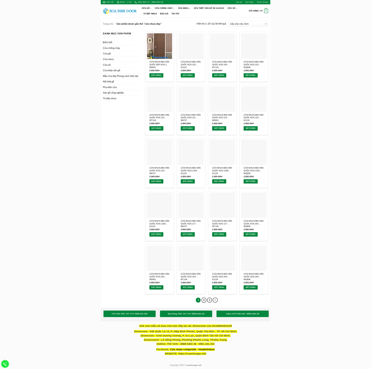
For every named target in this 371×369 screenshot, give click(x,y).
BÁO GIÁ (164, 14)
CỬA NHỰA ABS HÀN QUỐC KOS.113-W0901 (222, 117)
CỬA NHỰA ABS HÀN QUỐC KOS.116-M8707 (159, 170)
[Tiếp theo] (215, 300)
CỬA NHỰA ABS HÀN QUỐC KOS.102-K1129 (191, 64)
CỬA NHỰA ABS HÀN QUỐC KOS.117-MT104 (222, 223)
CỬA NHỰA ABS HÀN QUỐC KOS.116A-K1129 (191, 170)
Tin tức (176, 14)
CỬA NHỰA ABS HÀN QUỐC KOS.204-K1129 (222, 276)
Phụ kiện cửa (110, 87)
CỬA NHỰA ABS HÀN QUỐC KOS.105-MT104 (222, 64)
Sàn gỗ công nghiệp (113, 93)
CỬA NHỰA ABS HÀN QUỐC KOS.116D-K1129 (159, 223)
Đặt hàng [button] (156, 75)
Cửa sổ (231, 8)
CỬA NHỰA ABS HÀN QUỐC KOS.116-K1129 (253, 117)
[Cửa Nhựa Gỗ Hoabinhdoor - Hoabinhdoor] (120, 11)
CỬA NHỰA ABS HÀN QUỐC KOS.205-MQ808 (253, 276)
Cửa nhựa (183, 8)
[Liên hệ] (5, 364)
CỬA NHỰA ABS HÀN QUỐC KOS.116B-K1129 (222, 170)
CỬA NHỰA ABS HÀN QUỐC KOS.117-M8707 (191, 223)
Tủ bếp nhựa (150, 14)
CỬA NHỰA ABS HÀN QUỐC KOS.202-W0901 (159, 276)
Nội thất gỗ (108, 82)
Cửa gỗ (146, 8)
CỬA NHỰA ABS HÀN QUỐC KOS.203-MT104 (191, 276)
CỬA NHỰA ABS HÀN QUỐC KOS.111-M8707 (191, 117)
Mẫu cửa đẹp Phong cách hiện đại (120, 76)
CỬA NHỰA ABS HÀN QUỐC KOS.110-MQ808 (253, 64)
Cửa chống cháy (164, 8)
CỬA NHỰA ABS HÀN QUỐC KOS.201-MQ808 (253, 223)
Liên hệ (239, 2)
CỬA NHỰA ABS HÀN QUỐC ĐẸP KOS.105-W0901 (159, 64)
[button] (258, 11)
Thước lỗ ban (262, 2)
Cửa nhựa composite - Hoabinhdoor (192, 349)
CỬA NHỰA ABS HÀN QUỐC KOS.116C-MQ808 (253, 170)
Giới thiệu (249, 2)
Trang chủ (108, 24)
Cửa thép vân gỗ (111, 70)
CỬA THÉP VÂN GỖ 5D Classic (209, 8)
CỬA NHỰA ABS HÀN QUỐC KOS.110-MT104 (159, 117)
